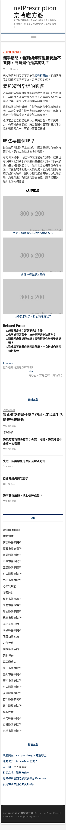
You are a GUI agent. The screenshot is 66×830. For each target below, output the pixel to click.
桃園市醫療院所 (12, 617)
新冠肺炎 (8, 592)
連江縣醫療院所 (12, 705)
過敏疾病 (8, 711)
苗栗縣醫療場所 (12, 699)
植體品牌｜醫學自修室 (16, 772)
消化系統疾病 (9, 410)
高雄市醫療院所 (12, 730)
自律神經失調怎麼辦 (33, 274)
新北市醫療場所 (12, 598)
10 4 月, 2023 (10, 501)
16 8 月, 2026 (10, 426)
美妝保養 (8, 655)
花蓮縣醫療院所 (12, 693)
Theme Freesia (53, 813)
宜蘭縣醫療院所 (12, 567)
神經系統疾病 (11, 649)
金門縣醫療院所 (12, 718)
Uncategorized (12, 52)
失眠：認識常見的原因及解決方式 (33, 232)
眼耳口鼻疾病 (11, 636)
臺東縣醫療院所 (12, 686)
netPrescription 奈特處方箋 (35, 11)
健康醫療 (8, 536)
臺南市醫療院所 (12, 680)
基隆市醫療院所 (12, 561)
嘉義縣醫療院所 (12, 554)
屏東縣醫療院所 (12, 573)
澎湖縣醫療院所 (12, 630)
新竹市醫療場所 (12, 605)
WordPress (8, 816)
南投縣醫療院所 (12, 542)
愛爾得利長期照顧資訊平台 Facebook (24, 778)
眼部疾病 (8, 642)
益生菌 (7, 766)
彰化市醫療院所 (12, 579)
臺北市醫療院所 (12, 674)
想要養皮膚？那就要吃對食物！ (26, 330)
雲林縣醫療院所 (12, 724)
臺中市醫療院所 (12, 667)
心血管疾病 (9, 586)
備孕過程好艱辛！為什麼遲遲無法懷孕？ (32, 334)
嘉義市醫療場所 (12, 548)
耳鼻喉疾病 (9, 661)
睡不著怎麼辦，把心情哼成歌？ (32, 316)
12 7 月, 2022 (11, 69)
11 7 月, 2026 (10, 449)
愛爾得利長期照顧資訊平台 (19, 784)
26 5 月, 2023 (10, 466)
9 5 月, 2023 (10, 484)
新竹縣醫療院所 (12, 611)
